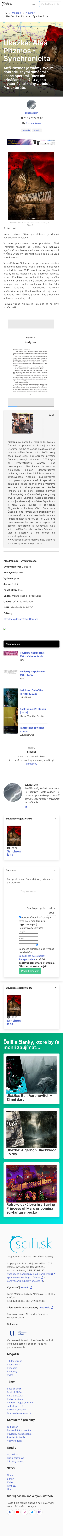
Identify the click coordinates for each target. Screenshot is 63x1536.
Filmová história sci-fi (19, 1413)
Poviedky (12, 1371)
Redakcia (45, 1307)
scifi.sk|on (12, 1426)
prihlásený (31, 763)
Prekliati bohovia (16, 1409)
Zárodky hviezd (15, 1461)
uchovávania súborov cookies (24, 1280)
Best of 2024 (14, 1392)
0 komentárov (33, 123)
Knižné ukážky (15, 1395)
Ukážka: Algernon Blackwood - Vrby (31, 1152)
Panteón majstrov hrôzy (20, 1402)
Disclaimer (31, 225)
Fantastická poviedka (19, 1430)
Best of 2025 (14, 1388)
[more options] (55, 818)
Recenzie (12, 1367)
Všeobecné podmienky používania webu (29, 1273)
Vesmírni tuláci (15, 1440)
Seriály (11, 1478)
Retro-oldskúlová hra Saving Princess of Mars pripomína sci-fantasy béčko (30, 1208)
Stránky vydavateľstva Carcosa (21, 619)
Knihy (10, 1482)
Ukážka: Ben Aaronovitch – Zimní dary (29, 1097)
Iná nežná (12, 1454)
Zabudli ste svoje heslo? (32, 955)
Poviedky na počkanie (19, 1433)
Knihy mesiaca (15, 1399)
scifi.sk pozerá (15, 1406)
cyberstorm (31, 112)
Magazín (16, 12)
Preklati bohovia (16, 1437)
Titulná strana (14, 1361)
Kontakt (25, 1287)
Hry (9, 1489)
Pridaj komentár (30, 970)
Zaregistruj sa (27, 959)
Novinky (30, 12)
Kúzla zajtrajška (15, 1457)
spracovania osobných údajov (24, 1277)
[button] (34, 4)
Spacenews (13, 1364)
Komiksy (11, 1485)
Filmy (10, 1475)
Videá (10, 1374)
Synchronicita (14, 853)
